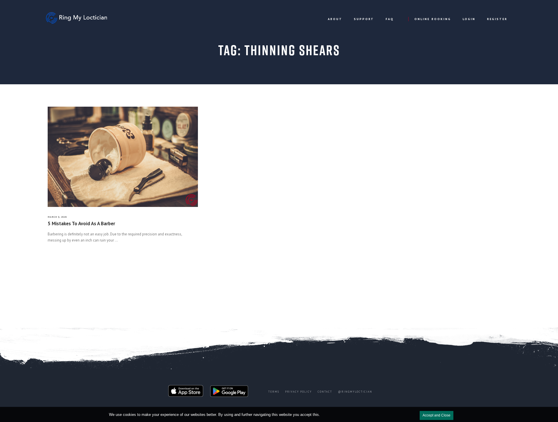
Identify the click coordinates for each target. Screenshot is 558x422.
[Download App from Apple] (185, 392)
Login (469, 19)
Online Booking (432, 19)
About (335, 19)
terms (273, 391)
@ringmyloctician (355, 391)
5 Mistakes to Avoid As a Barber (81, 223)
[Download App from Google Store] (229, 392)
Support (364, 19)
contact (325, 391)
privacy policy (298, 391)
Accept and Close (436, 415)
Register (497, 19)
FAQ (390, 19)
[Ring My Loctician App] (79, 18)
